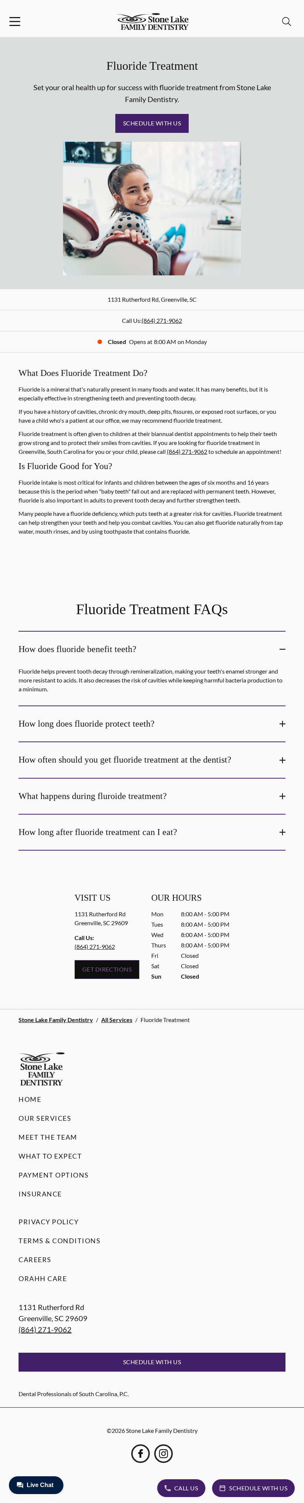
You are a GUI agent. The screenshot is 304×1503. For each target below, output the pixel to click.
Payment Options (54, 1175)
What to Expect (50, 1156)
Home (30, 1099)
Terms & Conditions (59, 1241)
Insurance (40, 1194)
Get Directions (107, 969)
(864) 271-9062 (162, 320)
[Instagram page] (163, 1453)
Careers (35, 1259)
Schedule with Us (152, 123)
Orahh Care (43, 1278)
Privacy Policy (49, 1222)
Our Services (45, 1118)
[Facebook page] (140, 1453)
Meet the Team (48, 1137)
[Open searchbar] (286, 21)
